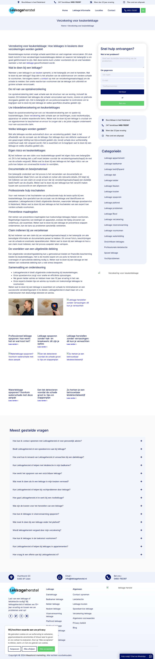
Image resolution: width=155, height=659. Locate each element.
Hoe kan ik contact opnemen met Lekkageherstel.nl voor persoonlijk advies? (47, 441)
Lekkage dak (110, 175)
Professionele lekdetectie (115, 247)
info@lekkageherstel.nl (76, 578)
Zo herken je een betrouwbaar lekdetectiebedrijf (76, 392)
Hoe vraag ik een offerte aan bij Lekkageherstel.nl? (36, 554)
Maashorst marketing (36, 655)
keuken (39, 72)
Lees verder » (13, 344)
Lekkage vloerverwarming (116, 225)
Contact (111, 10)
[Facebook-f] (10, 616)
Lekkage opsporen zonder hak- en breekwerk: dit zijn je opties (48, 340)
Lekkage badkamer (113, 163)
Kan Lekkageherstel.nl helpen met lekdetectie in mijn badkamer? (42, 465)
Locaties (99, 10)
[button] (77, 441)
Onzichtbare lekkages (114, 241)
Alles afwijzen (29, 649)
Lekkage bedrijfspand (114, 169)
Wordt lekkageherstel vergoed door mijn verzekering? (37, 530)
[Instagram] (21, 616)
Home (65, 10)
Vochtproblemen (111, 258)
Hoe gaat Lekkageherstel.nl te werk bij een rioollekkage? (38, 498)
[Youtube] (27, 616)
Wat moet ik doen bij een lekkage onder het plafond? (36, 522)
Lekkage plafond (112, 202)
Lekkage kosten (111, 191)
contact (44, 78)
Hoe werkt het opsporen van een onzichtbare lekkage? (37, 473)
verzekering (35, 115)
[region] (31, 640)
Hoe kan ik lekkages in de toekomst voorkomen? (35, 538)
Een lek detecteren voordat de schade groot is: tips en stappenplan (48, 394)
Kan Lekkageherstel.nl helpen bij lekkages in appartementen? (40, 546)
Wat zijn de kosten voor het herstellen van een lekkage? (38, 506)
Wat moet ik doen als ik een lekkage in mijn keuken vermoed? (41, 481)
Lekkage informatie (81, 10)
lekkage (30, 63)
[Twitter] (16, 616)
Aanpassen (14, 649)
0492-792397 (120, 578)
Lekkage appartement (114, 158)
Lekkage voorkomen (113, 230)
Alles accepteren (46, 649)
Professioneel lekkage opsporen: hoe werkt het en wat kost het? (20, 338)
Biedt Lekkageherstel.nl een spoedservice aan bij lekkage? (39, 449)
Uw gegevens (107, 70)
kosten (43, 164)
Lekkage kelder (111, 180)
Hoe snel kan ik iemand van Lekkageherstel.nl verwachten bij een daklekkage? (48, 457)
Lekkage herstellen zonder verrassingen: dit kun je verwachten (78, 338)
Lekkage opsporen (112, 197)
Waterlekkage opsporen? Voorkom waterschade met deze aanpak (20, 394)
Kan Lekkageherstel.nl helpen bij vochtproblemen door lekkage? (41, 489)
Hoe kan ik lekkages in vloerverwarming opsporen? (36, 514)
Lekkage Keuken (111, 186)
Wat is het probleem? (110, 54)
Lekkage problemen (113, 208)
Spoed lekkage (111, 253)
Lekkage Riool (110, 214)
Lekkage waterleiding (114, 236)
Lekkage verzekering (113, 219)
